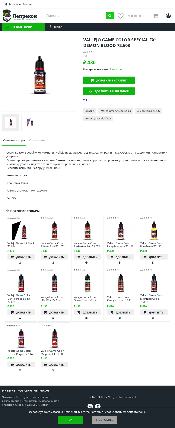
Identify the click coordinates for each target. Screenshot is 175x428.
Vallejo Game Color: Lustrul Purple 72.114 (20, 352)
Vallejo (87, 100)
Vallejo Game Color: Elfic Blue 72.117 (52, 298)
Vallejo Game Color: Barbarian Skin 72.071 (87, 245)
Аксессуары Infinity (148, 111)
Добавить (111, 80)
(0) (85, 55)
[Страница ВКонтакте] (90, 406)
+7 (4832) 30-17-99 (100, 397)
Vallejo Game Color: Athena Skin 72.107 (52, 245)
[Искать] (110, 15)
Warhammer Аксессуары (116, 111)
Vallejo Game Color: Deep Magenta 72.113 (120, 245)
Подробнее (104, 420)
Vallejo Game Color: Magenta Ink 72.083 (52, 352)
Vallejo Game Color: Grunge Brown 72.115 (120, 298)
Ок (70, 420)
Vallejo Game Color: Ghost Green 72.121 (86, 298)
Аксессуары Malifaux (98, 118)
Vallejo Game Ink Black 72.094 (20, 245)
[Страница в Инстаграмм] (98, 406)
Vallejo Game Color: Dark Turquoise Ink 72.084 (19, 299)
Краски (89, 111)
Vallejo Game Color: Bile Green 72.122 (152, 245)
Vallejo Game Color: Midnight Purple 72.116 (152, 299)
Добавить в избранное (112, 91)
